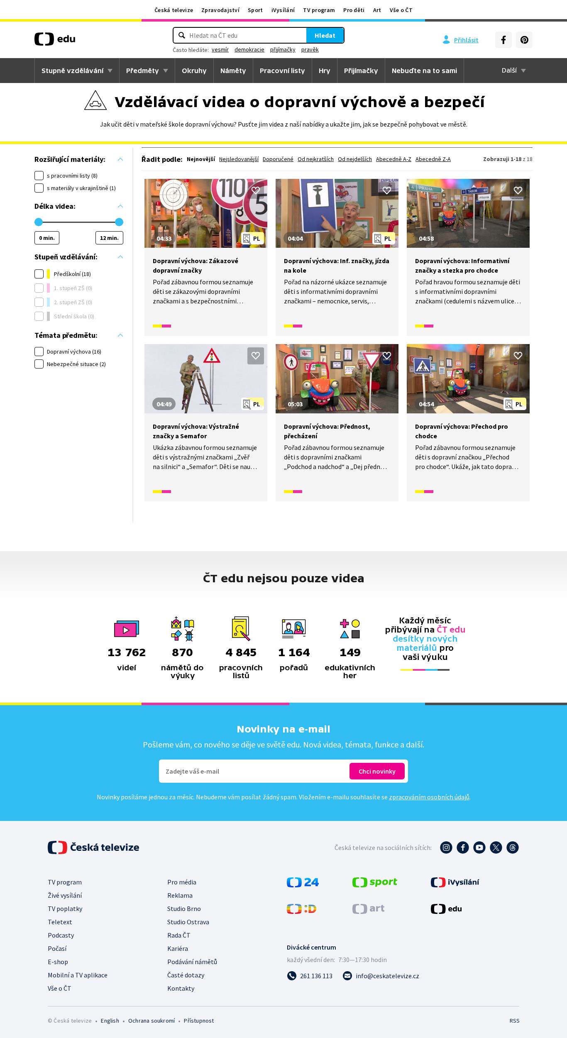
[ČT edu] (54, 42)
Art (377, 10)
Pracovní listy (282, 70)
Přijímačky (361, 70)
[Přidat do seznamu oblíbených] (255, 190)
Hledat (325, 35)
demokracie (249, 49)
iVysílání (283, 10)
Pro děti (353, 10)
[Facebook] (503, 40)
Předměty (142, 70)
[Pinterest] (524, 40)
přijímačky (283, 49)
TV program (319, 10)
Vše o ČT (401, 10)
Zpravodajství (220, 10)
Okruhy (194, 70)
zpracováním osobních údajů (429, 797)
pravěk (310, 49)
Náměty (233, 70)
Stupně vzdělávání (72, 70)
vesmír (220, 49)
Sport (255, 10)
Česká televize (173, 10)
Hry (324, 70)
